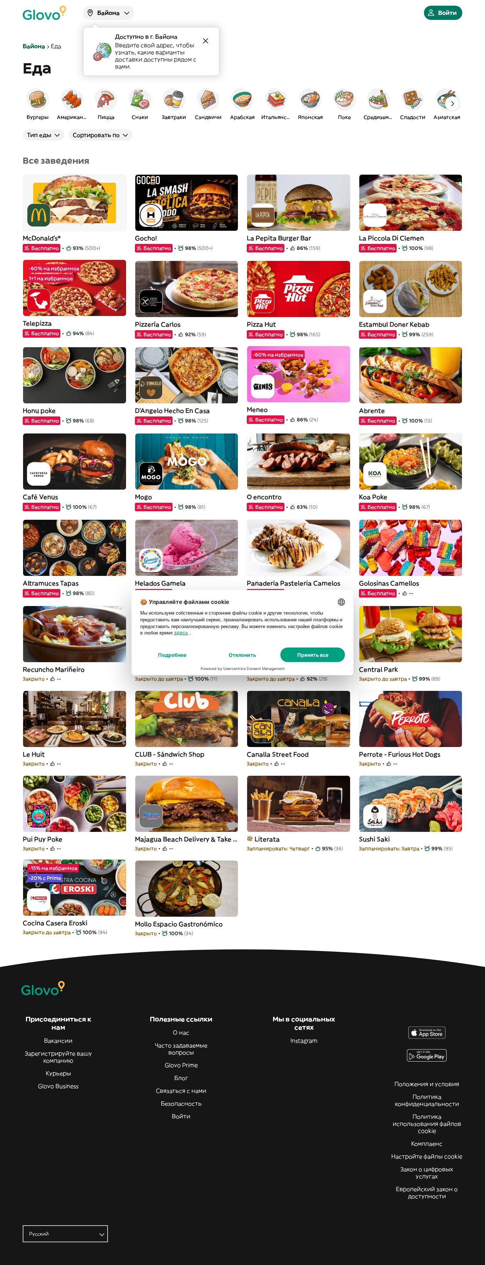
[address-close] (205, 41)
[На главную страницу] (44, 13)
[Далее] (452, 104)
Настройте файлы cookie (426, 1156)
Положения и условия (426, 1083)
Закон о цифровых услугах (426, 1173)
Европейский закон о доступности (427, 1192)
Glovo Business (58, 1086)
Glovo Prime (181, 1065)
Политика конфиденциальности (427, 1100)
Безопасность (181, 1103)
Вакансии (58, 1040)
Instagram (303, 1040)
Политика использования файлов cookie (427, 1123)
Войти (181, 1116)
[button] (38, 104)
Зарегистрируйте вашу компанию (58, 1057)
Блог (181, 1077)
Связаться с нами (181, 1090)
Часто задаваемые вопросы (181, 1049)
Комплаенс (426, 1143)
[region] (242, 104)
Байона (34, 46)
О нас (181, 1032)
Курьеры (58, 1073)
